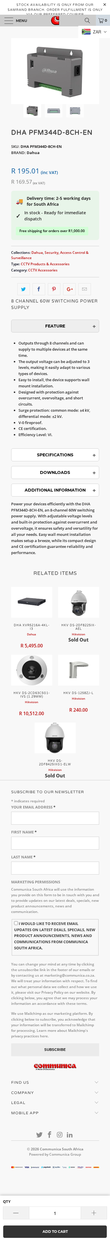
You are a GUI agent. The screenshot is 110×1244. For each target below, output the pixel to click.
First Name (24, 832)
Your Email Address (33, 807)
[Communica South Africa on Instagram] (59, 1135)
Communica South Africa (61, 1149)
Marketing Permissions (35, 882)
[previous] (17, 71)
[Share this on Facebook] (39, 289)
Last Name (23, 857)
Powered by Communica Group (55, 1154)
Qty (7, 1201)
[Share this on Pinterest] (54, 289)
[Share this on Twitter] (23, 289)
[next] (93, 71)
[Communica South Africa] (55, 20)
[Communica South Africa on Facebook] (49, 1135)
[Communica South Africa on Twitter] (39, 1135)
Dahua (37, 252)
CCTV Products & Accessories (45, 263)
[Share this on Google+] (69, 289)
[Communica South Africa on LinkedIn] (70, 1135)
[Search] (89, 20)
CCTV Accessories (42, 270)
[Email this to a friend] (84, 289)
